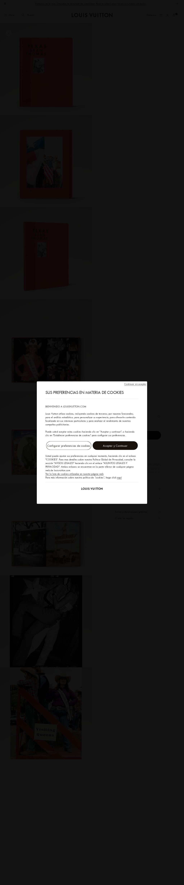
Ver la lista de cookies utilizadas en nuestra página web (74, 473)
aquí (119, 477)
